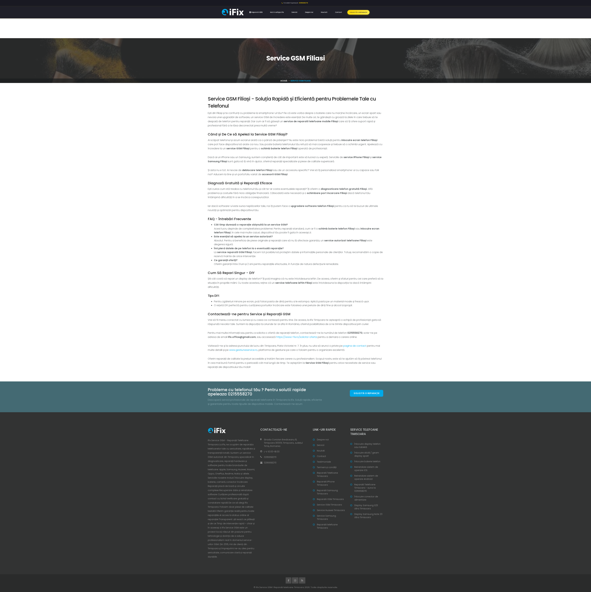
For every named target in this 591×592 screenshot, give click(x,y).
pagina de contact (354, 346)
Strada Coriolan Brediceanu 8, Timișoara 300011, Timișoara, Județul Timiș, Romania (283, 443)
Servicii (294, 12)
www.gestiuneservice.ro (243, 350)
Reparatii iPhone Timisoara (326, 483)
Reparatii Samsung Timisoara (327, 492)
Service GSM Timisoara (329, 504)
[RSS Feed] (302, 580)
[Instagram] (295, 580)
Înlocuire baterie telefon (367, 461)
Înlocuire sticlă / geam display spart (366, 454)
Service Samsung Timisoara (326, 517)
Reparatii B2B (256, 12)
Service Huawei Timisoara (331, 510)
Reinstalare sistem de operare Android (366, 477)
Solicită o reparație (358, 12)
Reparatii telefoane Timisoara (327, 526)
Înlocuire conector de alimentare (366, 498)
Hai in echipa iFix (277, 12)
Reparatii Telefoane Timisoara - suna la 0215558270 (365, 488)
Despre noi (309, 12)
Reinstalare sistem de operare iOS (366, 468)
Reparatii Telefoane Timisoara (327, 474)
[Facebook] (288, 580)
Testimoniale (324, 461)
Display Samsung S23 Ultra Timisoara (366, 507)
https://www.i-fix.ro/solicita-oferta (296, 337)
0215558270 (270, 457)
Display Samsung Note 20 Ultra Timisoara (368, 516)
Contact (338, 12)
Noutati (324, 12)
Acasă (283, 80)
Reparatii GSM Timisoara (330, 499)
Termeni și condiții (326, 467)
